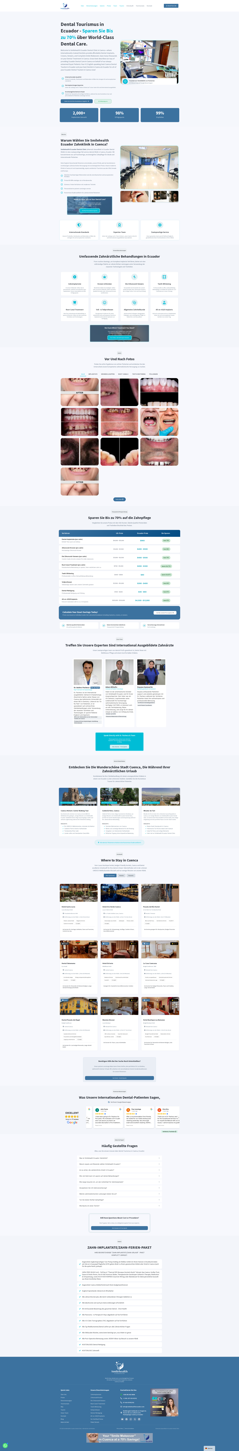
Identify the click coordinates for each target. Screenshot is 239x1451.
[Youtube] (122, 1419)
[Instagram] (131, 1419)
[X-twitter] (135, 1419)
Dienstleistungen (91, 6)
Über (82, 6)
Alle (83, 374)
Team (115, 6)
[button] (178, 1117)
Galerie (102, 6)
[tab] (110, 875)
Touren (121, 6)
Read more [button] (92, 1125)
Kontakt (149, 6)
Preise (109, 6)
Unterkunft (129, 6)
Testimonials (140, 6)
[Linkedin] (139, 1419)
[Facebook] (126, 1419)
